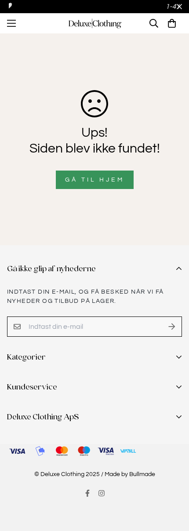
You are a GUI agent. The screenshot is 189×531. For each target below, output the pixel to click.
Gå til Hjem (94, 180)
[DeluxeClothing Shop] (94, 23)
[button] (172, 23)
